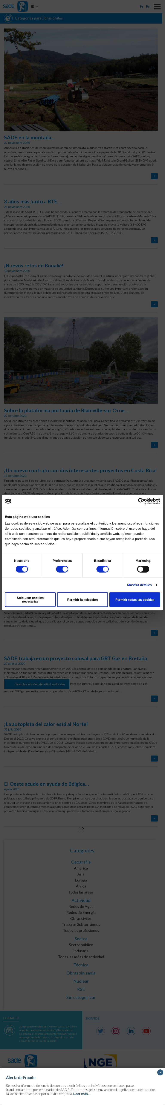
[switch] (62, 569)
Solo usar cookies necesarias (30, 599)
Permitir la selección (82, 599)
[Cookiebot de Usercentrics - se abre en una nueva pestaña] (141, 501)
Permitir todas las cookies (134, 599)
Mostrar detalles (139, 585)
